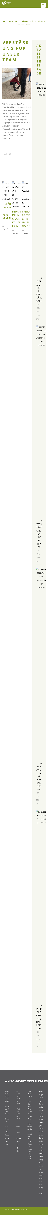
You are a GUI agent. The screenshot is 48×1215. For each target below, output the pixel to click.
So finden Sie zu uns (7, 1138)
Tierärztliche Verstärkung (39, 291)
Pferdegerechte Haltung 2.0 (39, 1018)
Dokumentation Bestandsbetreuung (41, 1138)
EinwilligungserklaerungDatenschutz (41, 1159)
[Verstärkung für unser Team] (41, 330)
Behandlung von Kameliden (38, 778)
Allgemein (5, 229)
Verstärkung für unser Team (39, 535)
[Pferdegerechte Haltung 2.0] (41, 815)
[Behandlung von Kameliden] (41, 573)
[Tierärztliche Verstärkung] (41, 87)
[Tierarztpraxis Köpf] (6, 3)
